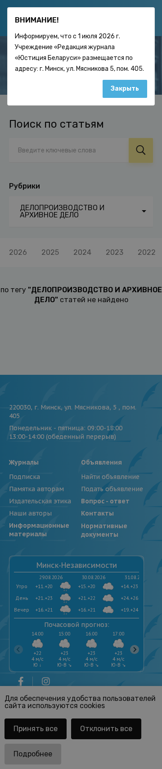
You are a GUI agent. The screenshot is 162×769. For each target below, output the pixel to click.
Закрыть (125, 88)
